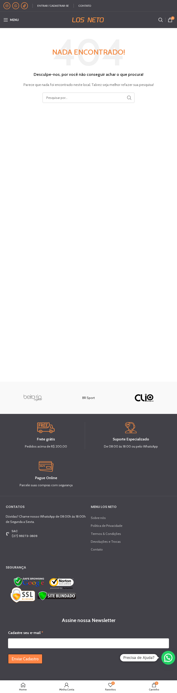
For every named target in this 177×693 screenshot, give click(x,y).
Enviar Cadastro (25, 659)
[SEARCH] (129, 97)
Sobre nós (98, 518)
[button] (168, 658)
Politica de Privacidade (106, 526)
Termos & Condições (106, 534)
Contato (97, 549)
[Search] (160, 19)
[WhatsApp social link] (15, 5)
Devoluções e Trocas (106, 542)
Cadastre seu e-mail (25, 633)
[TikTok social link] (24, 5)
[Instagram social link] (6, 5)
